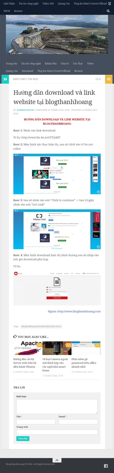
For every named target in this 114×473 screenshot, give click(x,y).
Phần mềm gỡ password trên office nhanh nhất (84, 363)
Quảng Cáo (64, 3)
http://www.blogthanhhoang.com (79, 311)
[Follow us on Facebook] (106, 466)
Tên (19, 416)
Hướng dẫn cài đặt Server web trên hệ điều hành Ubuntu (24, 363)
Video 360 (48, 3)
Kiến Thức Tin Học (25, 79)
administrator (25, 110)
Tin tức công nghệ (28, 3)
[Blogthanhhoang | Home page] (57, 33)
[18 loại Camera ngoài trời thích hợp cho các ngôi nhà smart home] (56, 348)
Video (90, 63)
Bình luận (21, 396)
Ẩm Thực (78, 63)
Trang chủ (11, 63)
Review (18, 11)
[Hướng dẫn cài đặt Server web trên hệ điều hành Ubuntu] (27, 348)
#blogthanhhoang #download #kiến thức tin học (41, 326)
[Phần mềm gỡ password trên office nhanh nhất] (86, 348)
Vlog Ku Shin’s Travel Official (90, 3)
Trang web (22, 427)
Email (63, 416)
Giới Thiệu (9, 3)
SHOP (7, 11)
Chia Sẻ (65, 63)
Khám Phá (51, 63)
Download (27, 71)
